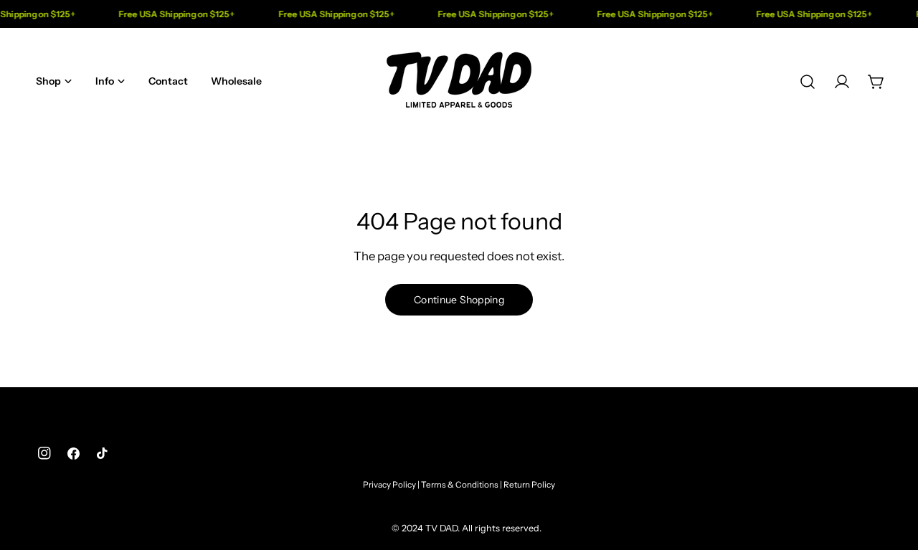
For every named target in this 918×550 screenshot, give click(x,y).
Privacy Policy (389, 485)
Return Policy (529, 485)
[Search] (807, 81)
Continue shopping (459, 299)
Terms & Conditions (459, 485)
